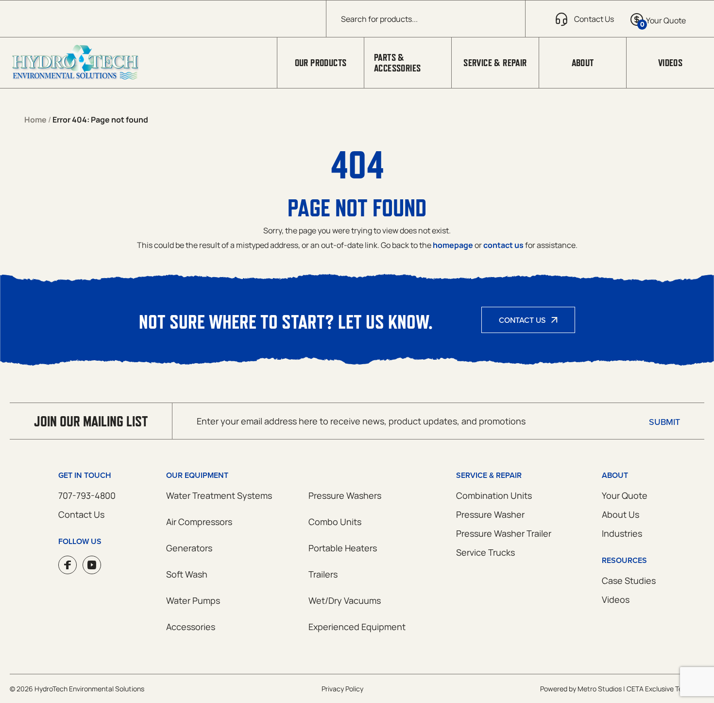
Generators (189, 548)
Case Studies (629, 580)
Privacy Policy (342, 688)
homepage (453, 245)
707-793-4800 (87, 495)
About (583, 62)
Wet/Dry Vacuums (344, 600)
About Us (620, 514)
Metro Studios (600, 688)
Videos (670, 62)
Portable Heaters (342, 548)
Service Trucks (485, 552)
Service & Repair (495, 62)
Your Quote (624, 495)
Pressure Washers (344, 495)
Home (35, 119)
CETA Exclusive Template (665, 688)
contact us (503, 245)
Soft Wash (186, 574)
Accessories (190, 627)
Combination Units (494, 495)
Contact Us (522, 320)
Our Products (321, 62)
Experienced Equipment (357, 627)
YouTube (92, 565)
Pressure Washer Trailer (503, 533)
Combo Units (334, 521)
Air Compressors (199, 521)
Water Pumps (193, 600)
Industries (622, 533)
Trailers (323, 574)
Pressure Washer (490, 514)
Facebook (67, 565)
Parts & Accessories (397, 62)
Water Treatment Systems (219, 495)
